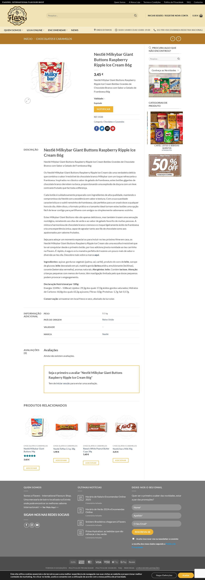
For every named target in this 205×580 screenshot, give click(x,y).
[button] (168, 15)
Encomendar (57, 30)
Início (28, 38)
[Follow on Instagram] (31, 525)
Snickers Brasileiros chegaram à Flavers (106, 521)
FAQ (189, 2)
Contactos (198, 2)
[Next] (184, 131)
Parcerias (129, 568)
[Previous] (145, 131)
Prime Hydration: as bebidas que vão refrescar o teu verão (104, 532)
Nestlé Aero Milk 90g (122, 448)
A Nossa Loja (134, 2)
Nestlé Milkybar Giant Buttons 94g (34, 450)
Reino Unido (108, 319)
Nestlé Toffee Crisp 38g (64, 448)
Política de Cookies (106, 568)
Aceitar (185, 575)
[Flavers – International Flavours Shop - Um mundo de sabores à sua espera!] (22, 15)
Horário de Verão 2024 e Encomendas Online (105, 510)
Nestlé (105, 334)
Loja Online (34, 30)
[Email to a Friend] (107, 128)
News (74, 30)
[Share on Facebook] (96, 128)
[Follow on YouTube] (37, 525)
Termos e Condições (152, 2)
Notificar (103, 109)
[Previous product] (178, 38)
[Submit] (135, 15)
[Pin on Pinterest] (112, 128)
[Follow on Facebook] (26, 525)
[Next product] (172, 38)
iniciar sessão (63, 383)
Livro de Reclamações (147, 568)
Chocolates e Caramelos (54, 38)
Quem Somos (119, 2)
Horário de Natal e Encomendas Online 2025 (106, 498)
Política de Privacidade (173, 2)
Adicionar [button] (31, 468)
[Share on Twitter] (101, 128)
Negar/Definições (164, 575)
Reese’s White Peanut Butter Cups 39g (96, 450)
